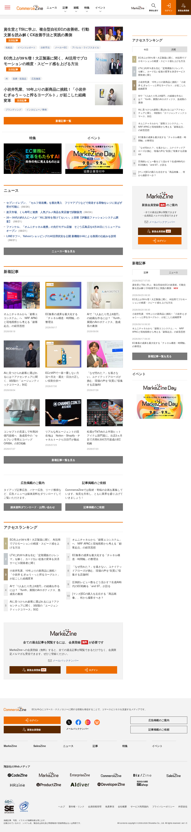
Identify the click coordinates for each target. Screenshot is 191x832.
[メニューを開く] (7, 7)
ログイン (93, 670)
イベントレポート (26, 47)
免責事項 (109, 806)
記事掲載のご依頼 (94, 507)
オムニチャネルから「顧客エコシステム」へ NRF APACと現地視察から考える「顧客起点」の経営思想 (21, 320)
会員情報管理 (94, 806)
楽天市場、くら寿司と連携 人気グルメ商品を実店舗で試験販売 (50, 212)
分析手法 (45, 47)
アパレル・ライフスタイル (85, 47)
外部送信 (182, 806)
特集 (87, 7)
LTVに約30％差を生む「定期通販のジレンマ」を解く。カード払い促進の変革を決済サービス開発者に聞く (34, 559)
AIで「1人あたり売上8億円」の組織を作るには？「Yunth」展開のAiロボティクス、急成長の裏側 (104, 320)
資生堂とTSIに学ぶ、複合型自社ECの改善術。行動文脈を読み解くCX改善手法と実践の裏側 (46, 34)
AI (7, 78)
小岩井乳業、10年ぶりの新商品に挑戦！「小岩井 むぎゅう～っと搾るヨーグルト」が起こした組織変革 (45, 94)
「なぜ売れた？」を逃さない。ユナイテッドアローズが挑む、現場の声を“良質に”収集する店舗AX (105, 378)
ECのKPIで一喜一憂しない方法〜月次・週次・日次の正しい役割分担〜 (62, 376)
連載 (76, 7)
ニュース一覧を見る (63, 251)
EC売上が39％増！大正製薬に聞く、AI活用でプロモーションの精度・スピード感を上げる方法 (45, 63)
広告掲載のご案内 (158, 720)
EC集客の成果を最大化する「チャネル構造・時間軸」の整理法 (62, 318)
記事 (65, 7)
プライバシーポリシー (163, 806)
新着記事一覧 (63, 121)
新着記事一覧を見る (63, 460)
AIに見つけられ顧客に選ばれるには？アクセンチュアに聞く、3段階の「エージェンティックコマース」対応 (21, 378)
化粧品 (9, 47)
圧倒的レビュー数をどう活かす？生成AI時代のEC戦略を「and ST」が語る (97, 584)
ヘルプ (61, 806)
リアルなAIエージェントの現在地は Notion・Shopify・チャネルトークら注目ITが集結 (62, 435)
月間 (173, 49)
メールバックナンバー (66, 660)
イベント (100, 7)
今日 (146, 49)
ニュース (52, 7)
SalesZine (39, 746)
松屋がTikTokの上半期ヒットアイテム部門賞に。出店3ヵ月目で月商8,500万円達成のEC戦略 (104, 437)
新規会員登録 (36, 670)
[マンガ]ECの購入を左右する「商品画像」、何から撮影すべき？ (94, 595)
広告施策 (36, 78)
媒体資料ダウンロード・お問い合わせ (32, 507)
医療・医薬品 (19, 78)
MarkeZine (10, 746)
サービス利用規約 (139, 806)
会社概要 (122, 806)
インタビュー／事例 (36, 109)
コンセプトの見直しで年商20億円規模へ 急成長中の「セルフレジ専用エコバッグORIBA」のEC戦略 (21, 437)
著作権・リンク (76, 806)
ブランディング (13, 109)
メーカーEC (61, 47)
